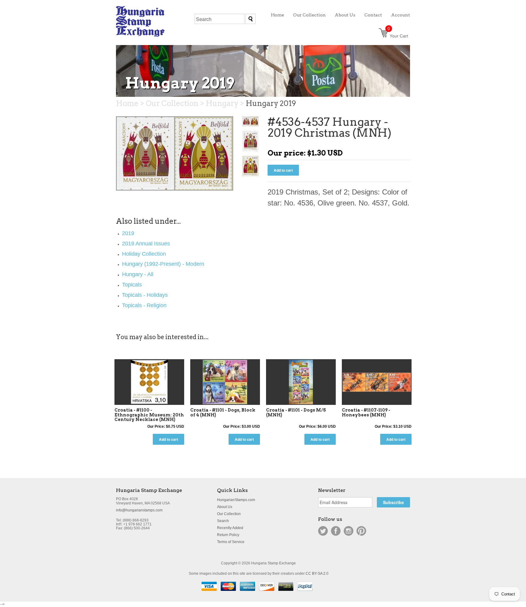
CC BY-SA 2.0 (317, 573)
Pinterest (361, 531)
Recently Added (230, 528)
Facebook (336, 531)
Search (223, 521)
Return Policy (228, 535)
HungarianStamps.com (236, 500)
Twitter (323, 531)
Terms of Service (230, 542)
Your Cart (397, 35)
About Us (224, 507)
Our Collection (229, 514)
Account (400, 14)
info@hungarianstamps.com (139, 510)
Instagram (348, 531)
